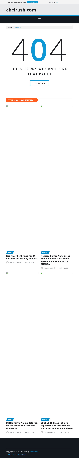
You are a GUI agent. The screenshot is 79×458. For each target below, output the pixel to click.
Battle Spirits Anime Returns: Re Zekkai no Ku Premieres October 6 (22, 425)
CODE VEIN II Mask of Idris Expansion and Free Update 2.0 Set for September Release (57, 425)
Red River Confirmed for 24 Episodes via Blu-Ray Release (21, 257)
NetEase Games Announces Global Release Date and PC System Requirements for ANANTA (55, 259)
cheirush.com (21, 10)
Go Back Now (40, 83)
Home (10, 27)
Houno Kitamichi (15, 262)
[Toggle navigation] (39, 19)
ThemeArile (21, 454)
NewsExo (11, 454)
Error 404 (17, 27)
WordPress (34, 452)
